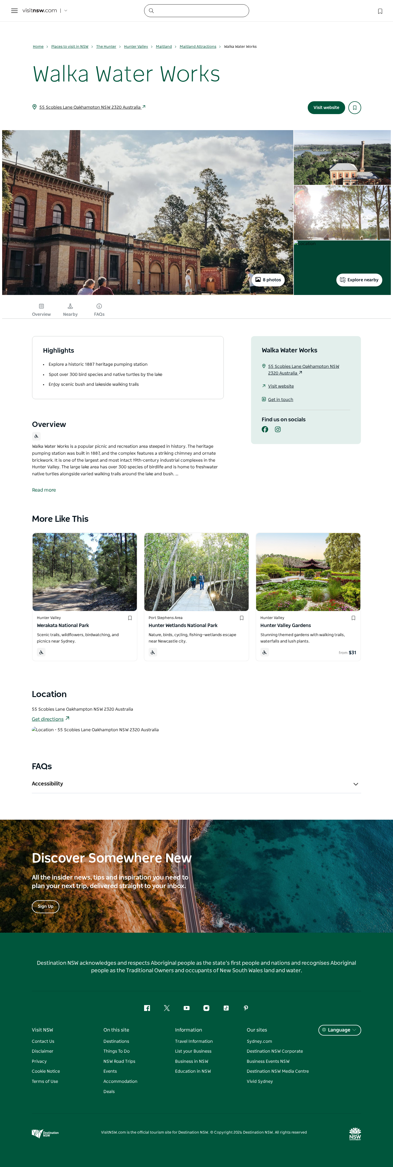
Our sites (257, 1030)
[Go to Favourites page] (379, 10)
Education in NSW (193, 1071)
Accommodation (120, 1081)
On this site (116, 1030)
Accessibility (47, 784)
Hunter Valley (136, 47)
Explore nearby (363, 280)
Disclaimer (42, 1051)
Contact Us (43, 1041)
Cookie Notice (46, 1071)
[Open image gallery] (147, 294)
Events (110, 1071)
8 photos (272, 280)
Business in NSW (191, 1061)
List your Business (193, 1051)
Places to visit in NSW (69, 47)
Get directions (48, 719)
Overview (41, 314)
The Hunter (106, 47)
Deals (109, 1092)
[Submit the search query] (151, 10)
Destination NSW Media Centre (278, 1071)
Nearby (70, 314)
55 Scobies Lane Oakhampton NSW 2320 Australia (90, 107)
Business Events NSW (268, 1061)
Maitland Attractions (198, 47)
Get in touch (280, 400)
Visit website (326, 108)
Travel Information (194, 1041)
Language (339, 1030)
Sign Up (45, 906)
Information (188, 1030)
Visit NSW (42, 1030)
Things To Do (116, 1051)
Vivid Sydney (260, 1081)
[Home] (39, 10)
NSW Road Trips (119, 1061)
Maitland (164, 47)
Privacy (39, 1061)
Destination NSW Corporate (275, 1051)
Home (38, 47)
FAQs (99, 314)
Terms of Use (45, 1081)
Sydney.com (259, 1041)
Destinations (116, 1041)
